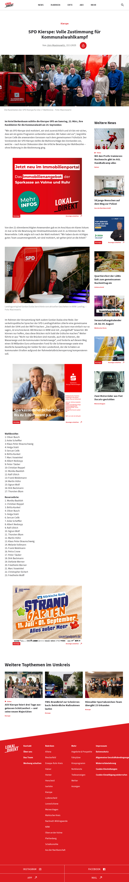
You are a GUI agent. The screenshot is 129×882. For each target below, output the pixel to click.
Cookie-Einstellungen (106, 769)
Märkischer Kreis (52, 815)
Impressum (101, 746)
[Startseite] (9, 6)
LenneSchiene (51, 803)
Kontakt (27, 746)
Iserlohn (49, 786)
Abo (82, 5)
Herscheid (50, 780)
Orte (70, 5)
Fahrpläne (75, 757)
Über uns (27, 751)
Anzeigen (75, 786)
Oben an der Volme (53, 832)
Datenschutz (102, 751)
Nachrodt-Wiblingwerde (56, 821)
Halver (48, 769)
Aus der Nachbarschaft (55, 850)
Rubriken (55, 5)
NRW (47, 826)
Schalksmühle (51, 844)
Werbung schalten (32, 763)
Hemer (48, 774)
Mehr (93, 5)
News (41, 5)
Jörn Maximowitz (56, 45)
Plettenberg (51, 838)
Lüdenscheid (51, 798)
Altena (48, 751)
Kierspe (65, 23)
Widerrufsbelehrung (106, 763)
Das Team (28, 757)
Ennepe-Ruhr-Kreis (54, 763)
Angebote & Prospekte (81, 751)
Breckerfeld (50, 757)
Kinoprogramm (78, 763)
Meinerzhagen (51, 809)
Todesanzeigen (78, 774)
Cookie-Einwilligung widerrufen (111, 774)
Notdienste (76, 769)
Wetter (74, 780)
